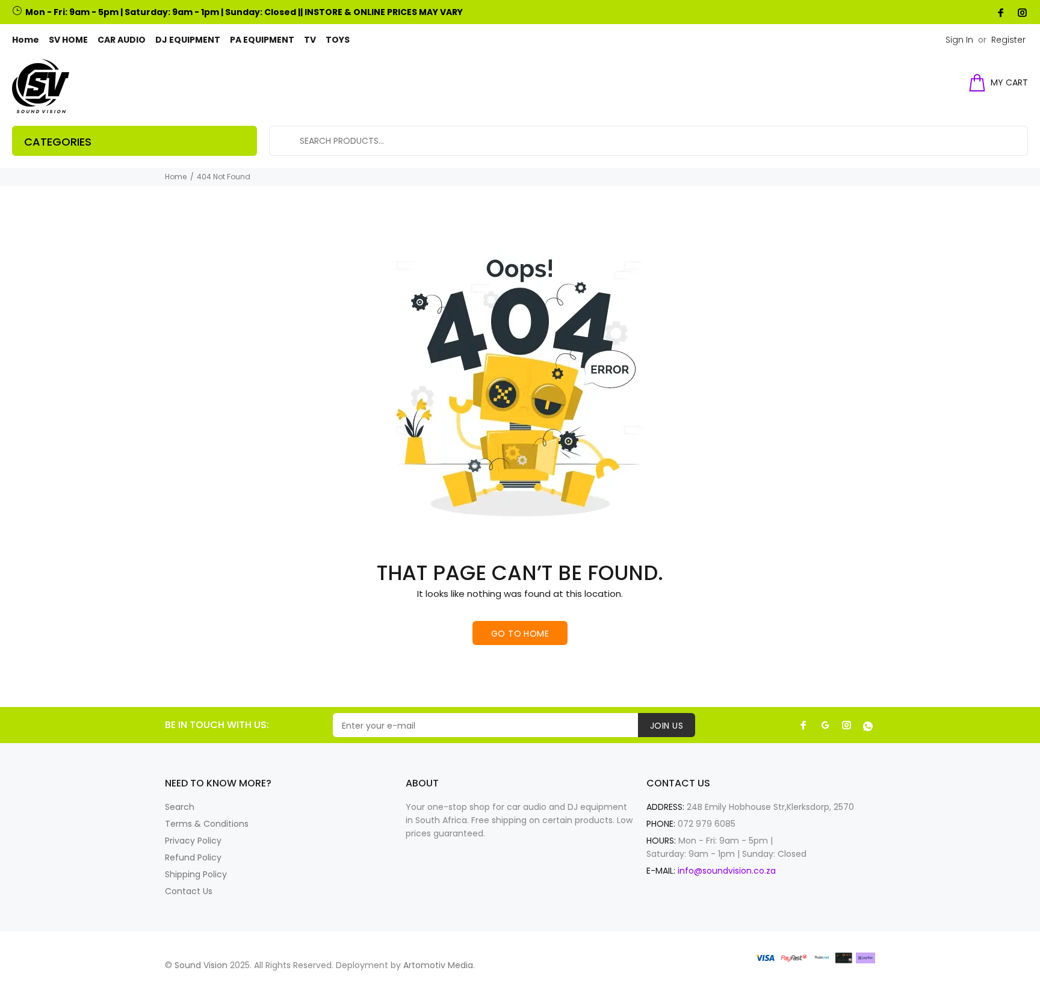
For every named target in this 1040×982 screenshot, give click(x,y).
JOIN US (666, 726)
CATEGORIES (57, 141)
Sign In (959, 40)
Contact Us (188, 891)
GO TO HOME (520, 634)
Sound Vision (201, 965)
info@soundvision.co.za (727, 871)
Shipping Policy (196, 874)
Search (179, 807)
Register (1008, 40)
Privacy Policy (193, 841)
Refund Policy (193, 857)
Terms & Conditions (207, 824)
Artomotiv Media (438, 965)
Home (176, 176)
